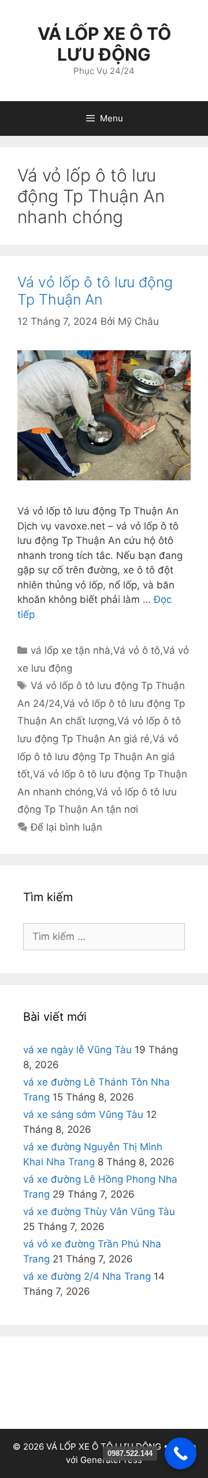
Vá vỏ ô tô (136, 650)
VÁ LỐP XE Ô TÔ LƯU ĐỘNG (104, 44)
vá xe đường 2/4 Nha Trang (87, 1276)
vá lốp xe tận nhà (70, 650)
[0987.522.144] (180, 1453)
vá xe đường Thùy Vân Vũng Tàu (99, 1211)
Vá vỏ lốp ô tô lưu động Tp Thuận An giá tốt (98, 756)
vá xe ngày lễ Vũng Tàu (77, 1049)
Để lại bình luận (66, 827)
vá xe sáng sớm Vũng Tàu (83, 1114)
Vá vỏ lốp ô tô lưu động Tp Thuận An (95, 290)
